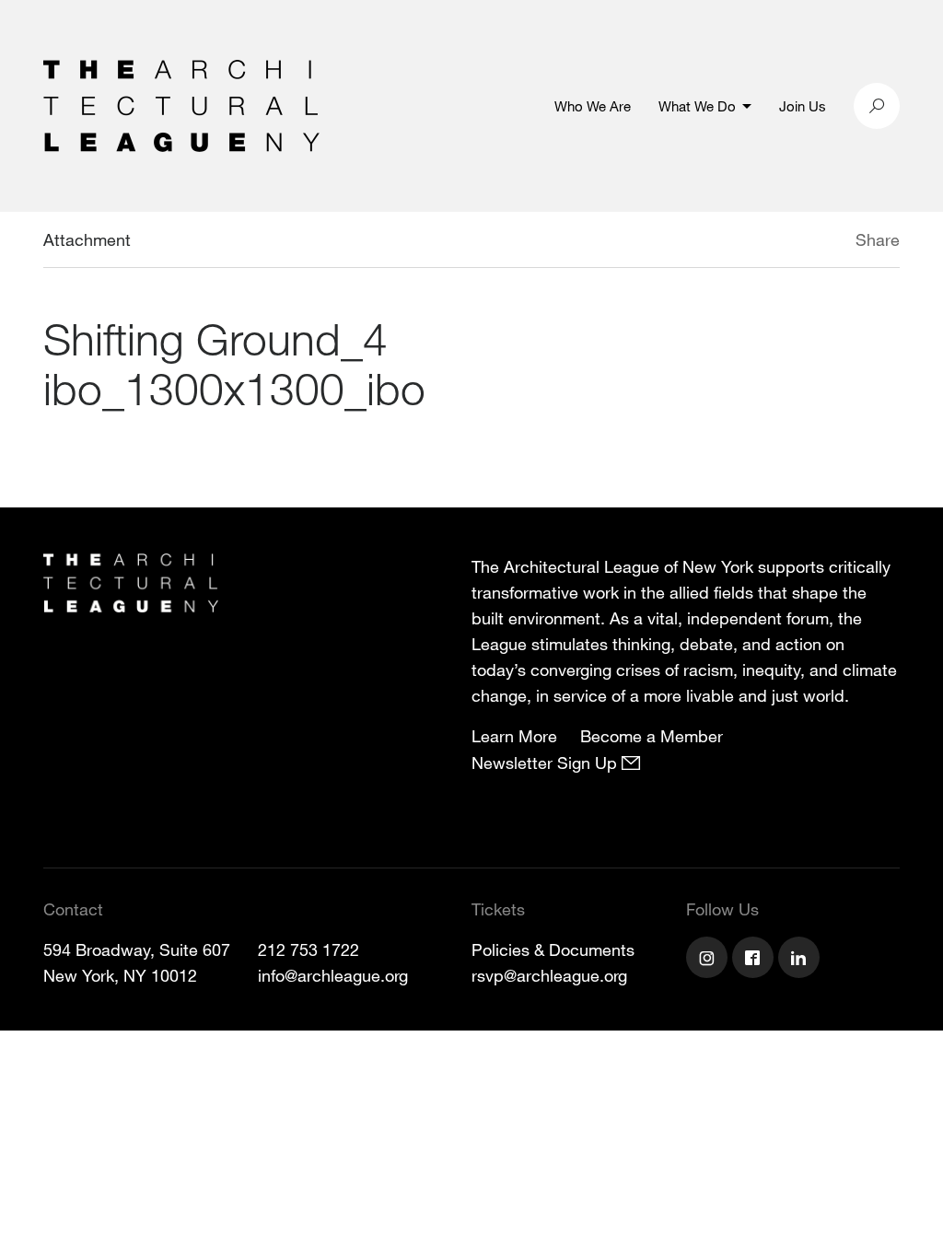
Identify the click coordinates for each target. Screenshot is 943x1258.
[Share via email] (758, 242)
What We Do (697, 106)
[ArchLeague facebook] (755, 960)
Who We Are (592, 106)
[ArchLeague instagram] (709, 960)
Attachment (87, 239)
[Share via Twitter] (801, 242)
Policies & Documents (553, 949)
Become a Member (651, 736)
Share (878, 239)
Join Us (802, 106)
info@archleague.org (333, 975)
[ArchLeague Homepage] (181, 104)
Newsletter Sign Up (547, 762)
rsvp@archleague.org (549, 975)
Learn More (514, 736)
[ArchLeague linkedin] (801, 960)
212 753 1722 (308, 949)
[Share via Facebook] (829, 242)
